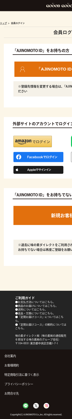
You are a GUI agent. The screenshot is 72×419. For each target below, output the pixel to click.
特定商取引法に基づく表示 (21, 374)
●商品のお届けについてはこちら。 (36, 306)
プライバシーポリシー (18, 384)
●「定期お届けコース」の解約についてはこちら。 (40, 326)
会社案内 (10, 355)
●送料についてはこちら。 (31, 309)
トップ (3, 23)
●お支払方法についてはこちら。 (35, 302)
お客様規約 (11, 365)
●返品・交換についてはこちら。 (35, 313)
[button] (32, 141)
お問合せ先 (11, 393)
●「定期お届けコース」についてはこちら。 (39, 319)
